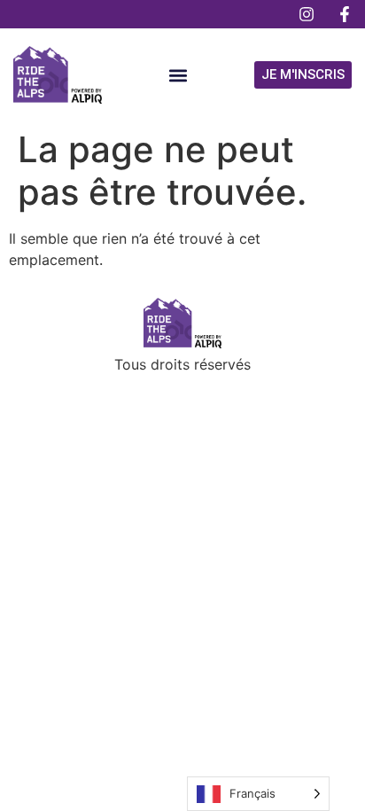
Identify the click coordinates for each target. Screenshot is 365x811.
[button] (178, 75)
